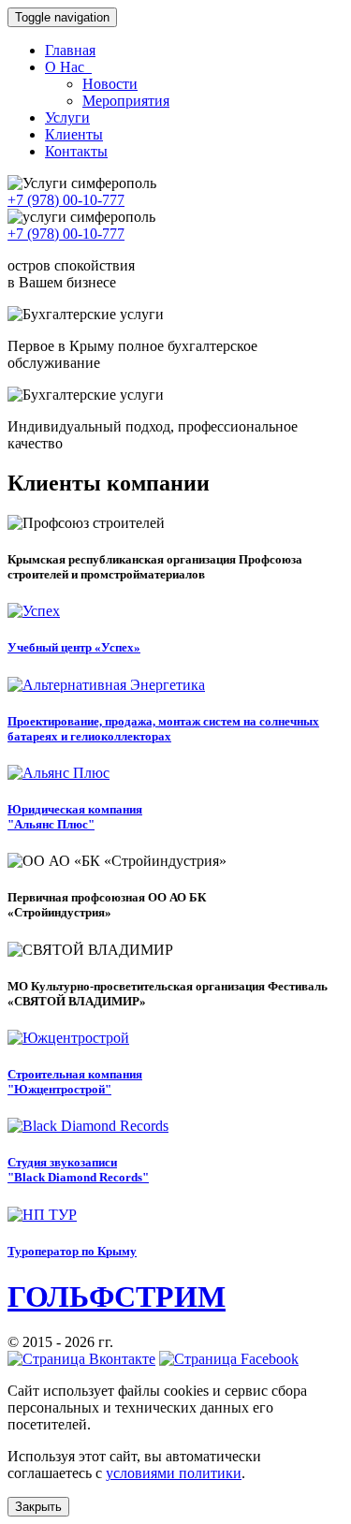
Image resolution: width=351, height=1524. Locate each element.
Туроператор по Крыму (72, 1251)
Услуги (67, 117)
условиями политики (173, 1473)
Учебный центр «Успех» (73, 647)
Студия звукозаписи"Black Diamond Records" (78, 1169)
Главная (70, 50)
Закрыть (38, 1507)
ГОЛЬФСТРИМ (116, 1296)
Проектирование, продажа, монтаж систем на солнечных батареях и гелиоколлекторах (163, 728)
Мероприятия (125, 101)
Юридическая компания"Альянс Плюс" (74, 816)
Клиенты (74, 134)
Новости (110, 84)
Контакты (76, 151)
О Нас (66, 67)
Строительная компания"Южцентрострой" (74, 1081)
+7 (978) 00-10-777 (65, 200)
